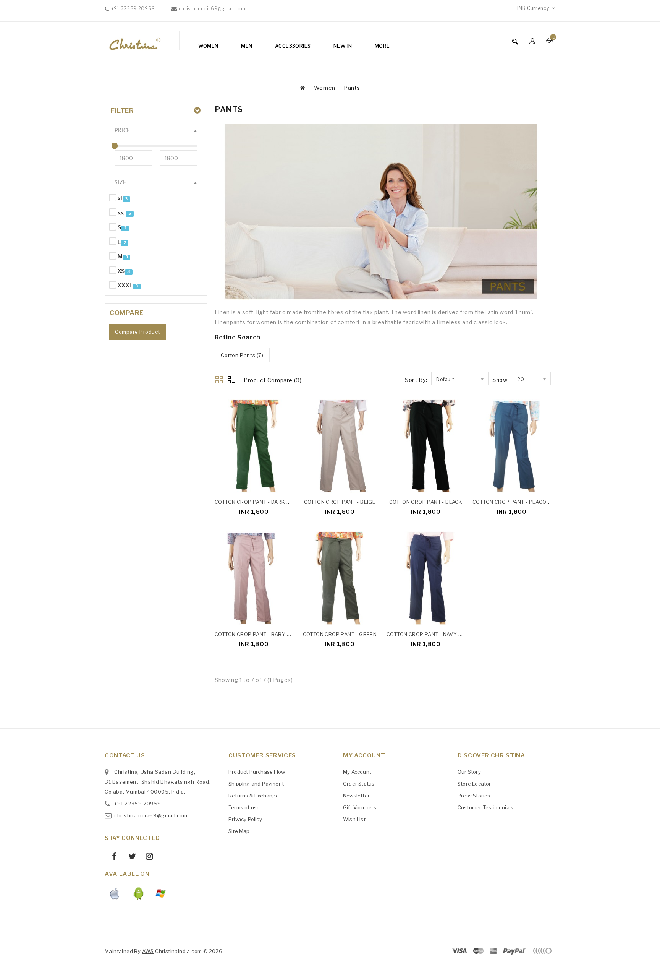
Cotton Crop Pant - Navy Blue (429, 634)
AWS (148, 951)
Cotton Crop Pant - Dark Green (259, 502)
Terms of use (244, 807)
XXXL (125, 285)
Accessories (293, 46)
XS (121, 271)
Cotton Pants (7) (242, 355)
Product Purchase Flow (256, 772)
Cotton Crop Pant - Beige (340, 502)
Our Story (469, 772)
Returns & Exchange (253, 795)
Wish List (354, 819)
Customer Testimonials (485, 807)
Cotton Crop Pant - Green (340, 634)
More (382, 46)
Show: (500, 380)
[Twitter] (129, 857)
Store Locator (474, 784)
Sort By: (416, 380)
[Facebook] (112, 857)
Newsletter (356, 795)
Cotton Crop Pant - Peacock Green (522, 502)
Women (208, 46)
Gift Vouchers (360, 807)
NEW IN (342, 46)
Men (246, 46)
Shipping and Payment (256, 784)
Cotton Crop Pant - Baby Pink (257, 634)
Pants (352, 87)
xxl (122, 212)
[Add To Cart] (289, 485)
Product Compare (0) (272, 380)
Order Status (358, 784)
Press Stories (474, 795)
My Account (357, 772)
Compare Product (137, 332)
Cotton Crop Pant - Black (426, 502)
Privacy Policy (245, 819)
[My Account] (533, 41)
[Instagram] (147, 857)
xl (120, 198)
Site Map (239, 831)
